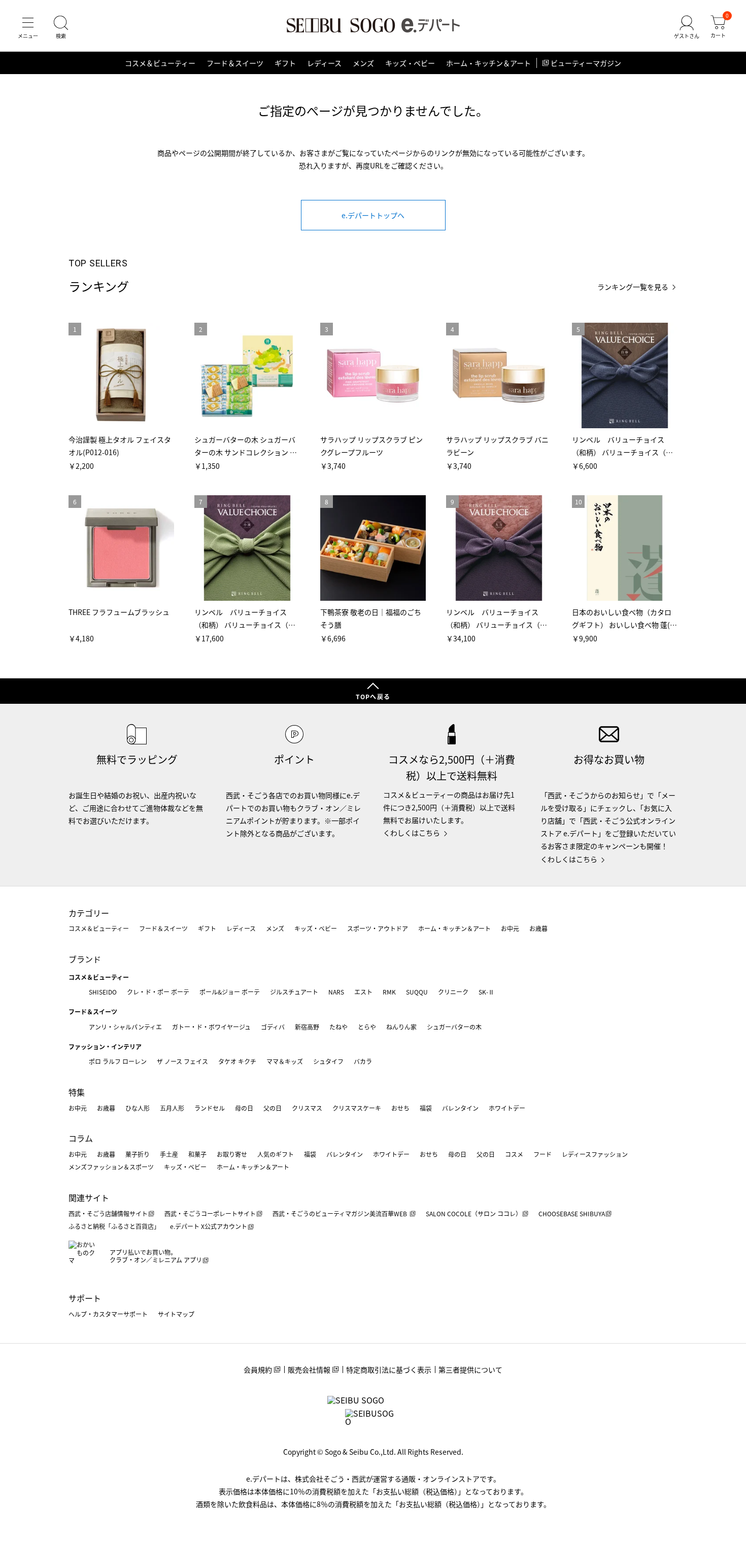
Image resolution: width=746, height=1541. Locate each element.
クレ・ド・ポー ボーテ (158, 991)
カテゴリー (89, 913)
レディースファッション (595, 1154)
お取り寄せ (232, 1154)
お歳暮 (538, 928)
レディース (324, 63)
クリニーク (453, 991)
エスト (363, 991)
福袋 (426, 1108)
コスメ (514, 1154)
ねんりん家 (401, 1026)
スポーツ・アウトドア (377, 928)
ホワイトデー (507, 1108)
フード (542, 1154)
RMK (389, 991)
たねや (338, 1026)
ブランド (85, 959)
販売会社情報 (309, 1369)
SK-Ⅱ (486, 991)
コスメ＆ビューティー (160, 63)
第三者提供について (470, 1369)
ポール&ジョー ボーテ (229, 991)
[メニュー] (28, 27)
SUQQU (417, 991)
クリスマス (307, 1108)
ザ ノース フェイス (182, 1061)
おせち (400, 1108)
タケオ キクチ (237, 1061)
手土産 (169, 1154)
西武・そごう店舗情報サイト (108, 1213)
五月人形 (172, 1108)
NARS (336, 991)
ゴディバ (273, 1026)
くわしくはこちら (411, 833)
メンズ (363, 63)
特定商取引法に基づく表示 (388, 1369)
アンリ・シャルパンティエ (125, 1026)
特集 (77, 1092)
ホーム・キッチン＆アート (488, 63)
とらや (367, 1026)
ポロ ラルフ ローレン (118, 1061)
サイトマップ (176, 1314)
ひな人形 (137, 1108)
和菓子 (197, 1154)
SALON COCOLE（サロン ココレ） (474, 1213)
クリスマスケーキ (356, 1108)
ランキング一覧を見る (632, 287)
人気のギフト (275, 1154)
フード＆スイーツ (235, 63)
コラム (81, 1138)
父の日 (272, 1108)
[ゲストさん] (686, 27)
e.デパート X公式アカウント (208, 1226)
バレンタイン (460, 1108)
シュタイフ (328, 1061)
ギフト (285, 63)
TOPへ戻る (373, 696)
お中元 (510, 928)
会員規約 (258, 1369)
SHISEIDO (103, 991)
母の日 (244, 1108)
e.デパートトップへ (373, 215)
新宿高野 (307, 1026)
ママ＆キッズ (284, 1061)
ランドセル (209, 1108)
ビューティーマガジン (586, 63)
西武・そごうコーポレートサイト (210, 1213)
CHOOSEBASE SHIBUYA (571, 1213)
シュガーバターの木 (454, 1026)
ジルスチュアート (294, 991)
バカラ (363, 1061)
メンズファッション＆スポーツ (111, 1166)
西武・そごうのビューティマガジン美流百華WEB (341, 1213)
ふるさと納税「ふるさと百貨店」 (114, 1226)
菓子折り (137, 1154)
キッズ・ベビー (410, 63)
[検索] (61, 27)
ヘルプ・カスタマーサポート (108, 1314)
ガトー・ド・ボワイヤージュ (211, 1026)
